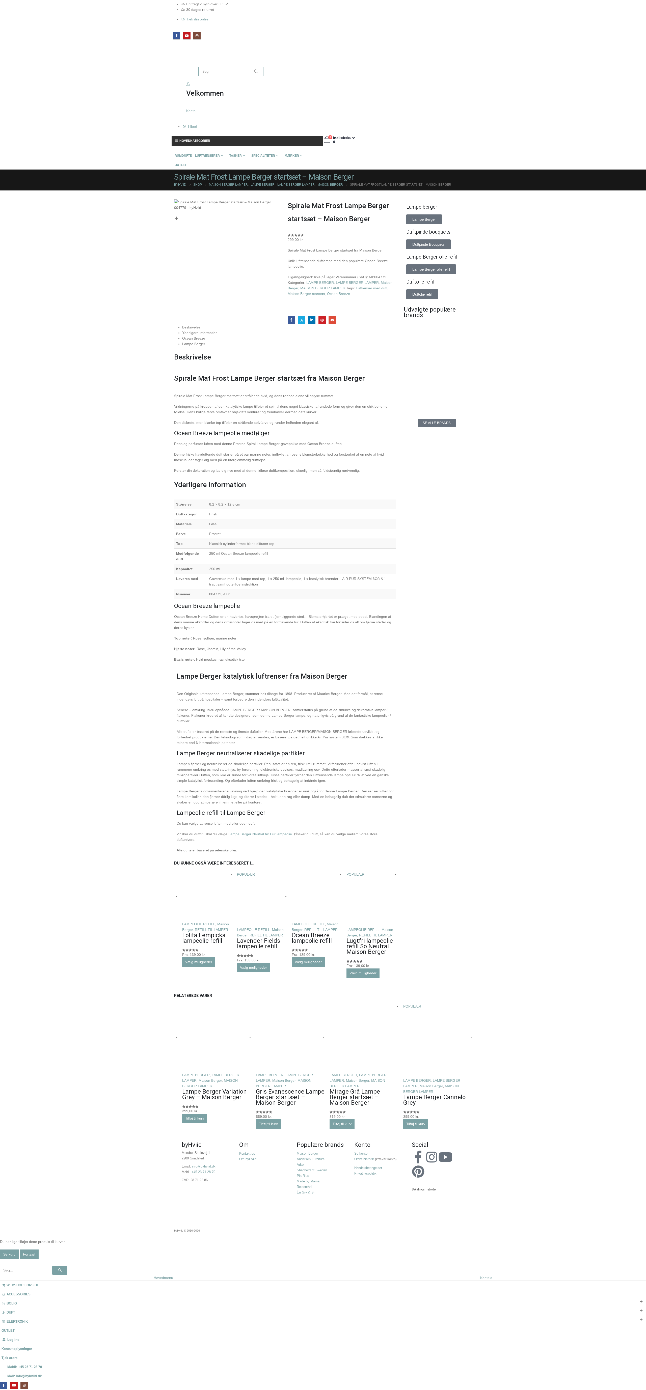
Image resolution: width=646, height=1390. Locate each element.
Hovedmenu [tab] (163, 1278)
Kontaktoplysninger (17, 1349)
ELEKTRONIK (17, 1321)
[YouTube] (187, 35)
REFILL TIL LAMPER (211, 930)
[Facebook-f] (418, 1157)
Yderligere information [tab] (200, 333)
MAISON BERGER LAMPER (322, 288)
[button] (3, 1262)
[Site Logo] (183, 58)
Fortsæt (29, 1254)
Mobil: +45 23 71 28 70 (24, 1367)
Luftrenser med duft (371, 288)
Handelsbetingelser (368, 1168)
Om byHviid (247, 1159)
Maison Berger (210, 1080)
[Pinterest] (418, 1171)
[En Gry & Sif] (454, 353)
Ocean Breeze (338, 294)
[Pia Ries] (419, 398)
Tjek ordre (9, 1358)
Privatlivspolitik (365, 1173)
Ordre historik (364, 1159)
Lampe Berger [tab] (193, 344)
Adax (300, 1164)
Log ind (13, 1340)
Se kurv (9, 1254)
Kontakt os (247, 1153)
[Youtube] (445, 1157)
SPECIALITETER (263, 155)
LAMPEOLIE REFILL (198, 924)
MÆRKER (292, 155)
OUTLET (180, 165)
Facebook (291, 319)
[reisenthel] (454, 398)
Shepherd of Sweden (312, 1170)
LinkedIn (311, 319)
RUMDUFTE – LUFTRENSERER (197, 155)
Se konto (360, 1153)
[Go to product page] (207, 896)
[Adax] (454, 330)
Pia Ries (303, 1176)
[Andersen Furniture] (419, 353)
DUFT (11, 1312)
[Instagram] (197, 35)
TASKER (235, 155)
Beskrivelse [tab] (191, 327)
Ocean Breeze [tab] (193, 338)
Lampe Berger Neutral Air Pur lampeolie (260, 834)
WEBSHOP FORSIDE (23, 1285)
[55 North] (419, 330)
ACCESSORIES (19, 1294)
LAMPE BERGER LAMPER (357, 283)
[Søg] (256, 71)
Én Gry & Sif (306, 1192)
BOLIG (12, 1303)
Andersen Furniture (311, 1159)
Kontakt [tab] (486, 1278)
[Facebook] (176, 35)
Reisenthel (304, 1187)
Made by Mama (308, 1181)
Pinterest (322, 319)
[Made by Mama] (419, 375)
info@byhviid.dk (204, 1166)
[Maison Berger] (454, 375)
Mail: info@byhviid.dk (24, 1376)
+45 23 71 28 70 (203, 1172)
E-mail (332, 319)
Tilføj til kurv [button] (194, 1118)
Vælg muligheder (198, 962)
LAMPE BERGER (320, 283)
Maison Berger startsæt (306, 294)
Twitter (301, 319)
